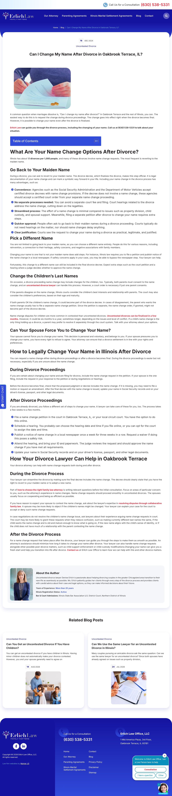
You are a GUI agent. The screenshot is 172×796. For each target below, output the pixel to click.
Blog (138, 15)
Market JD (25, 763)
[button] (166, 16)
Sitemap (92, 772)
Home (55, 27)
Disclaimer (94, 767)
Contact (149, 15)
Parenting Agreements (74, 15)
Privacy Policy (95, 762)
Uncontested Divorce (86, 46)
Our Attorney (51, 15)
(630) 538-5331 (155, 4)
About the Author (47, 573)
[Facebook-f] (16, 746)
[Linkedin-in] (23, 746)
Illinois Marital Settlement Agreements (111, 15)
